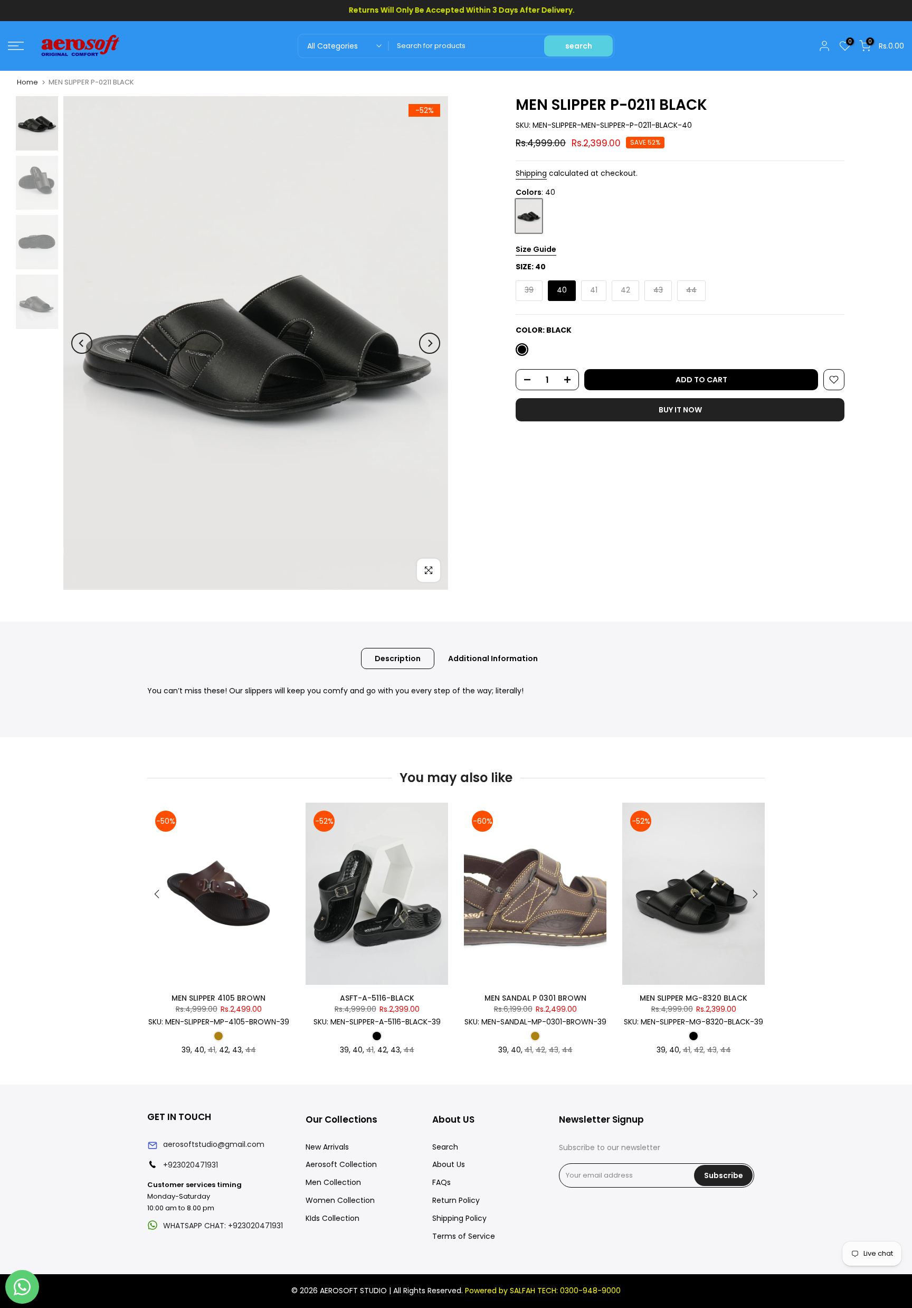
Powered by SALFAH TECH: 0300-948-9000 (543, 1290)
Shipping (531, 173)
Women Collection (340, 1200)
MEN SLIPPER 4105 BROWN (218, 998)
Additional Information (493, 658)
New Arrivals (327, 1147)
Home (27, 82)
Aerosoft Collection (341, 1164)
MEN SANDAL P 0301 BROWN (535, 998)
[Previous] (81, 343)
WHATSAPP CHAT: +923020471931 (223, 1225)
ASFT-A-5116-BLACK (377, 998)
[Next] (429, 343)
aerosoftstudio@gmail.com (213, 1144)
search (578, 46)
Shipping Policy (459, 1218)
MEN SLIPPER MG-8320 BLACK (693, 998)
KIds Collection (332, 1218)
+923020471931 (190, 1165)
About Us (448, 1164)
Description (398, 658)
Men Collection (333, 1182)
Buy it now (680, 409)
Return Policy (456, 1200)
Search (445, 1147)
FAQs (441, 1182)
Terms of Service (463, 1236)
